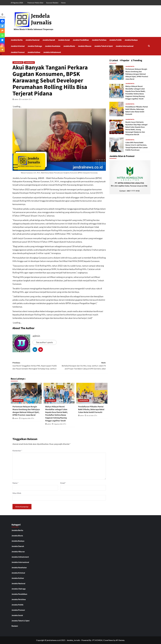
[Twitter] (2, 26)
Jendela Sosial (64, 40)
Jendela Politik (115, 40)
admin (16, 99)
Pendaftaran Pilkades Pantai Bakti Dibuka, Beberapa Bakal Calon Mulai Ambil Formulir (91, 409)
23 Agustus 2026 (26, 418)
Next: (84, 365)
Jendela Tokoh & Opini (103, 46)
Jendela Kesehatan (52, 46)
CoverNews (108, 640)
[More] (2, 49)
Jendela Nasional (32, 40)
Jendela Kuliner (33, 52)
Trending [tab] (137, 60)
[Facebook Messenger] (2, 40)
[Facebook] (2, 21)
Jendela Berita (17, 40)
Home (63, 3)
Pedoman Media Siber (35, 3)
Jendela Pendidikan (81, 40)
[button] (148, 46)
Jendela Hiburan (84, 46)
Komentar (17, 450)
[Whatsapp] (2, 35)
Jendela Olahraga (35, 46)
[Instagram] (2, 45)
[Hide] (1, 54)
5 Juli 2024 (24, 99)
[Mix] (2, 30)
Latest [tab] (114, 60)
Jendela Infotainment (52, 52)
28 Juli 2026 (90, 416)
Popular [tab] (125, 60)
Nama (15, 483)
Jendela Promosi (18, 52)
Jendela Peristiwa (99, 40)
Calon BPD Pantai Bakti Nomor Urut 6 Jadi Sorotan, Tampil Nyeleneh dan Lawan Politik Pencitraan (136, 146)
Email (63, 483)
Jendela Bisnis (69, 46)
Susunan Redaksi (52, 3)
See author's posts (44, 342)
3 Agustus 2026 (58, 424)
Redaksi (15, 626)
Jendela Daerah (48, 40)
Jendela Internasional (124, 46)
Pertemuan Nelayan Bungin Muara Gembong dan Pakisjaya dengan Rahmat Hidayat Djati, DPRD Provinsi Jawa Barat (26, 410)
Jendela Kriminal (18, 46)
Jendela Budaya (131, 40)
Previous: (34, 365)
